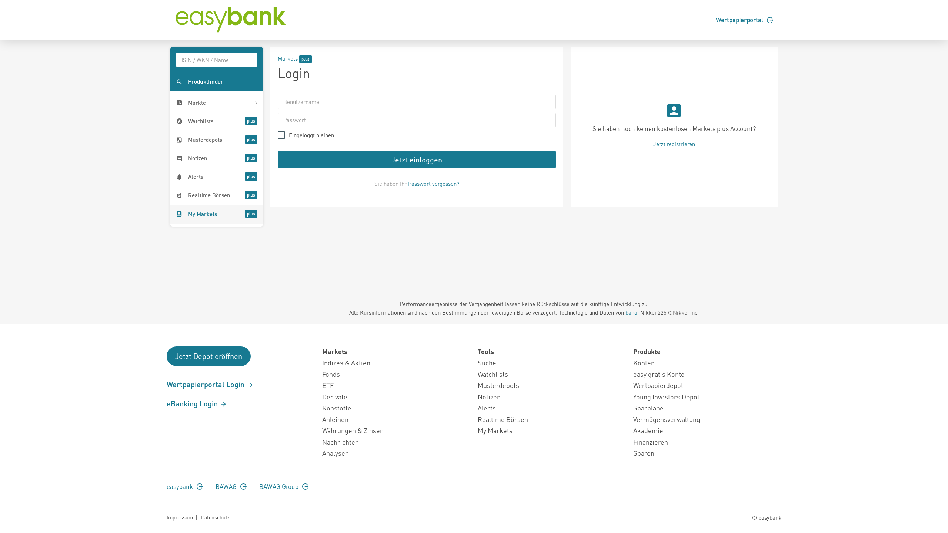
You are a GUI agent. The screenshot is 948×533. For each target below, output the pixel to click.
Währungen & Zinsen (353, 430)
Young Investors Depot (666, 396)
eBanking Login (193, 403)
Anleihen (335, 419)
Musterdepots (498, 385)
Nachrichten (340, 442)
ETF (328, 385)
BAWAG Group (279, 486)
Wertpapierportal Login (206, 384)
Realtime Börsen (503, 419)
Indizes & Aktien (346, 362)
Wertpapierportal (740, 20)
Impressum (180, 517)
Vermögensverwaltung (666, 419)
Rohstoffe (336, 407)
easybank (180, 486)
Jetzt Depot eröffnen (208, 356)
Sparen (643, 453)
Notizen (489, 396)
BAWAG (227, 486)
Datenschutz (215, 517)
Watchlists (493, 374)
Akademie (648, 430)
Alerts (487, 407)
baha (631, 312)
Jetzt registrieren (674, 144)
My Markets (495, 430)
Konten (644, 362)
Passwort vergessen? (433, 183)
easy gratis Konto (659, 374)
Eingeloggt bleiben (311, 135)
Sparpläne (648, 407)
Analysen (335, 453)
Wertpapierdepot (658, 385)
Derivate (334, 396)
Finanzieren (650, 442)
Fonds (331, 374)
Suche (487, 362)
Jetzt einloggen (416, 159)
